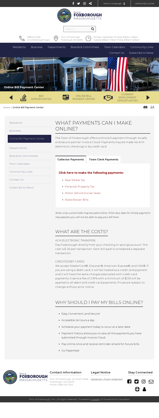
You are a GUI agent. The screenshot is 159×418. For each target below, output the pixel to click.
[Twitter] (79, 3)
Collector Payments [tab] (70, 159)
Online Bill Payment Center (27, 138)
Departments (18, 148)
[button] (37, 97)
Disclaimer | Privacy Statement (107, 379)
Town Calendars (19, 163)
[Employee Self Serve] (144, 389)
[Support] (137, 389)
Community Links (20, 171)
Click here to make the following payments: (91, 172)
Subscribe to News (21, 187)
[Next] (148, 97)
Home (6, 107)
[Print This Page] (145, 107)
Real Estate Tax (75, 180)
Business (15, 130)
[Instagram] (84, 3)
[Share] (90, 3)
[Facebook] (73, 3)
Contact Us (16, 179)
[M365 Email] (151, 381)
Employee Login (144, 3)
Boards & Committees (23, 156)
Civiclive (95, 399)
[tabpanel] (103, 185)
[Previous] (10, 97)
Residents (15, 122)
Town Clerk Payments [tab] (103, 159)
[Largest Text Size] (152, 107)
